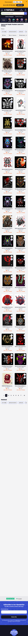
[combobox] (12, 13)
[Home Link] (9, 10)
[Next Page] (24, 395)
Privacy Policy (17, 620)
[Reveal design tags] (11, 48)
